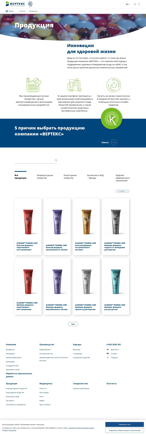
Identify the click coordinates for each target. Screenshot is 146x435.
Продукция (11, 383)
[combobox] (36, 160)
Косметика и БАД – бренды (95, 176)
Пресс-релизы (44, 404)
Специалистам (80, 383)
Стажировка (77, 353)
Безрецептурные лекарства (45, 176)
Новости (42, 388)
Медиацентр (45, 383)
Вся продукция (20, 176)
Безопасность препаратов (16, 404)
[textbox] (36, 160)
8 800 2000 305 (114, 344)
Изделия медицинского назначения (123, 178)
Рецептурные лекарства (70, 176)
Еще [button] (73, 324)
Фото (41, 396)
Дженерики (10, 361)
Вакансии (76, 349)
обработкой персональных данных (81, 428)
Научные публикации (81, 388)
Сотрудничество (12, 366)
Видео (41, 400)
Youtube (114, 353)
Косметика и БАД (12, 396)
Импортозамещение (13, 357)
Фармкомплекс (45, 349)
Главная (22, 11)
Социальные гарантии (81, 357)
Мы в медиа (44, 392)
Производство (46, 344)
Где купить (10, 400)
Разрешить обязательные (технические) (124, 430)
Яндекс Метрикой (9, 430)
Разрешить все (124, 424)
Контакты (112, 383)
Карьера (77, 344)
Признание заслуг (13, 369)
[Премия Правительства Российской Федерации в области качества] (30, 4)
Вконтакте (115, 349)
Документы (10, 349)
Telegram (114, 357)
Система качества (46, 353)
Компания (11, 344)
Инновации (10, 353)
